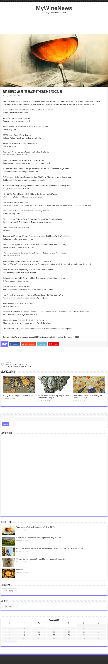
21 (69, 635)
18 (24, 635)
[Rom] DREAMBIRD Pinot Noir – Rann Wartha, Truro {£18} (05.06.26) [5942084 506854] (49, 548)
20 (54, 635)
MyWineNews (54, 8)
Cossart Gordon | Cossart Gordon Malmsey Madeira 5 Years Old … (42, 559)
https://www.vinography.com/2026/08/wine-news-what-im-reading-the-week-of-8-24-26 (45, 337)
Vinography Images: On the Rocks (18, 395)
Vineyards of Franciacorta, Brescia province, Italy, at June (18, 364)
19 (39, 635)
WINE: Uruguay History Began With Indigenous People (53, 396)
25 (24, 638)
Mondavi (19, 570)
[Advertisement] (54, 22)
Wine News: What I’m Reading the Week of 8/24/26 (35, 527)
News (22, 96)
